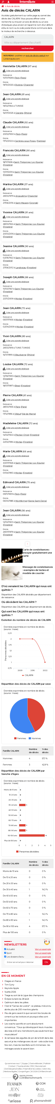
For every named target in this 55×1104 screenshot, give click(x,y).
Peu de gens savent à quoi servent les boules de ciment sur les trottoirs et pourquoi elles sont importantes (28, 1016)
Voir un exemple (43, 949)
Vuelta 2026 (10, 992)
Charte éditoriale (35, 1064)
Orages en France (13, 981)
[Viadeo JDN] (41, 1095)
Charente (28, 85)
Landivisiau (21, 267)
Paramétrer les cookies (32, 1069)
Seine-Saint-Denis (37, 501)
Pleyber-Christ (22, 435)
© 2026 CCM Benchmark (41, 1072)
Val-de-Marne (28, 414)
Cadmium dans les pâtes (16, 1002)
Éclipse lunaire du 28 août (17, 999)
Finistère (8, 165)
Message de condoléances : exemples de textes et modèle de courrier (38, 570)
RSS (32, 1066)
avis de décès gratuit (35, 55)
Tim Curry (9, 984)
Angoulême (21, 196)
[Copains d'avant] (14, 1095)
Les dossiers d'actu (15, 956)
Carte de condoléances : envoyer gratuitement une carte (37, 552)
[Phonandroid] (41, 1101)
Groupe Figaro (24, 1072)
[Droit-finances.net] (41, 1089)
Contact (12, 1066)
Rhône (28, 113)
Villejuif (17, 414)
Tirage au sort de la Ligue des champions (24, 995)
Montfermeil (21, 501)
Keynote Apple (12, 988)
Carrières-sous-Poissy (25, 141)
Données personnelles (13, 1069)
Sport (9, 953)
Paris (17, 78)
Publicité (47, 1064)
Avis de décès (13, 6)
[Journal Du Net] (14, 1089)
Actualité (10, 949)
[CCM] (41, 1084)
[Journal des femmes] (14, 1084)
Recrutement (40, 1066)
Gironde (34, 203)
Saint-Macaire (22, 203)
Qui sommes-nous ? (13, 1064)
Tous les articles (23, 1066)
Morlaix (18, 298)
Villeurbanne (20, 355)
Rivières (19, 85)
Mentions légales (10, 1072)
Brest (17, 385)
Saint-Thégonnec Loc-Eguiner (28, 162)
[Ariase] (14, 1100)
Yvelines (41, 141)
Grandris (19, 113)
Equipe (25, 1064)
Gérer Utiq (46, 1069)
